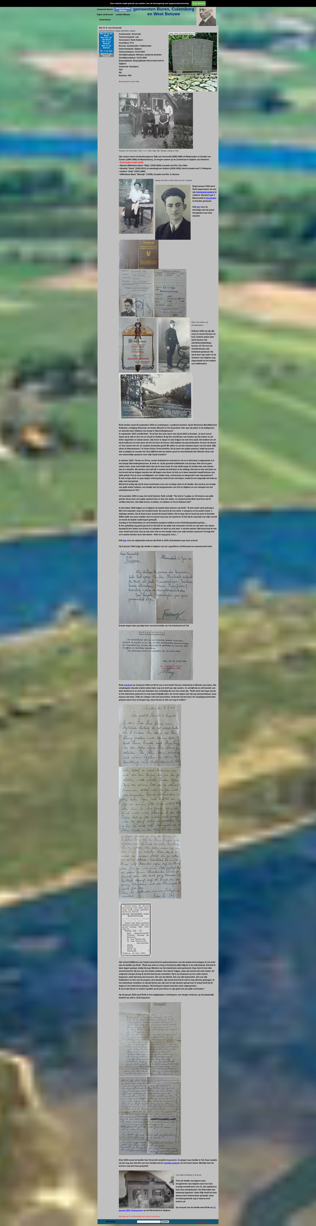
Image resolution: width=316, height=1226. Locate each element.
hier (198, 207)
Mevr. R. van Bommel (106, 47)
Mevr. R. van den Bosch (106, 34)
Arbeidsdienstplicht (205, 192)
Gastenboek (105, 20)
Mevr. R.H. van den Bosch (106, 38)
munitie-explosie (172, 1163)
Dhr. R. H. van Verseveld (106, 55)
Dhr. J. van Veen (106, 51)
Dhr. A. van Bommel (106, 43)
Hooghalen (211, 198)
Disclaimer (111, 1221)
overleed (128, 685)
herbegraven (137, 1210)
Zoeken (165, 1222)
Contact (201, 1221)
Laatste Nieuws (123, 14)
